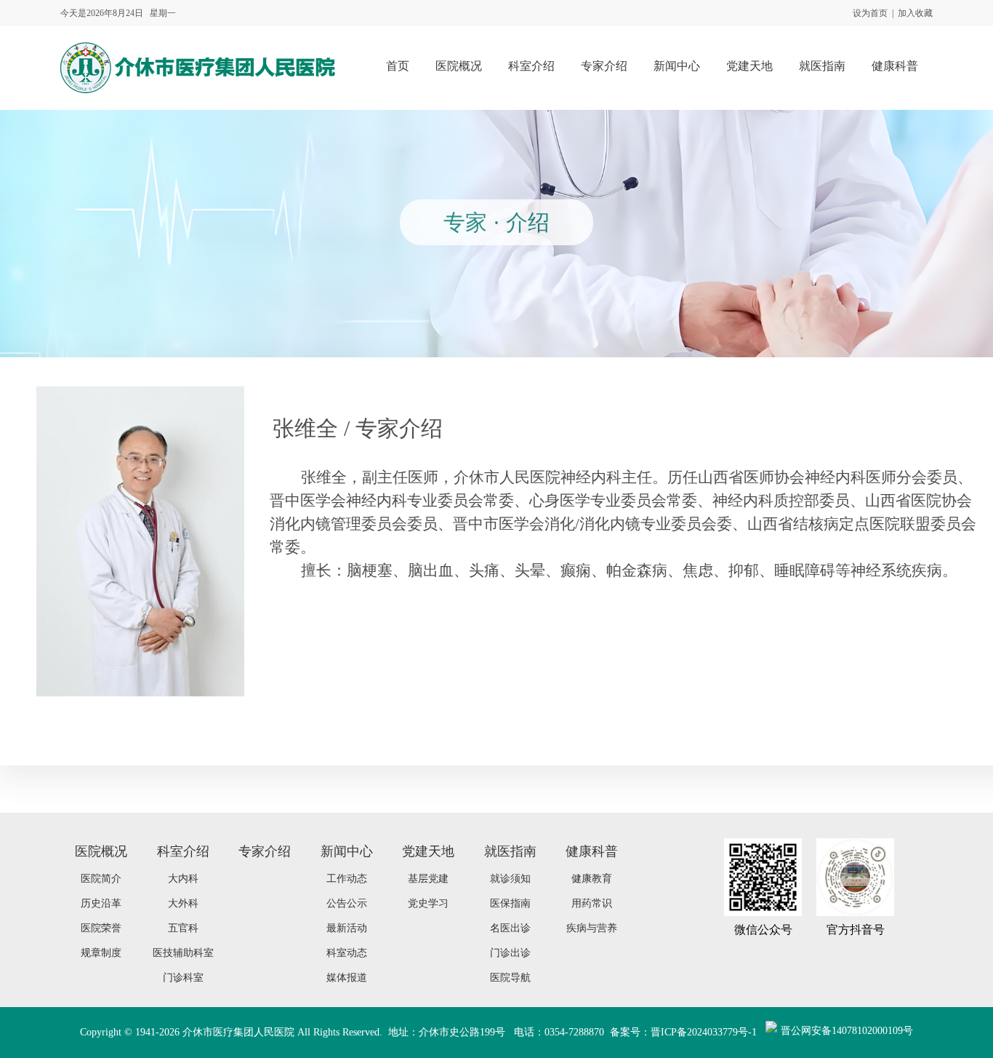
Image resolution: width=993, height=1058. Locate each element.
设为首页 (870, 13)
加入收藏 (915, 13)
